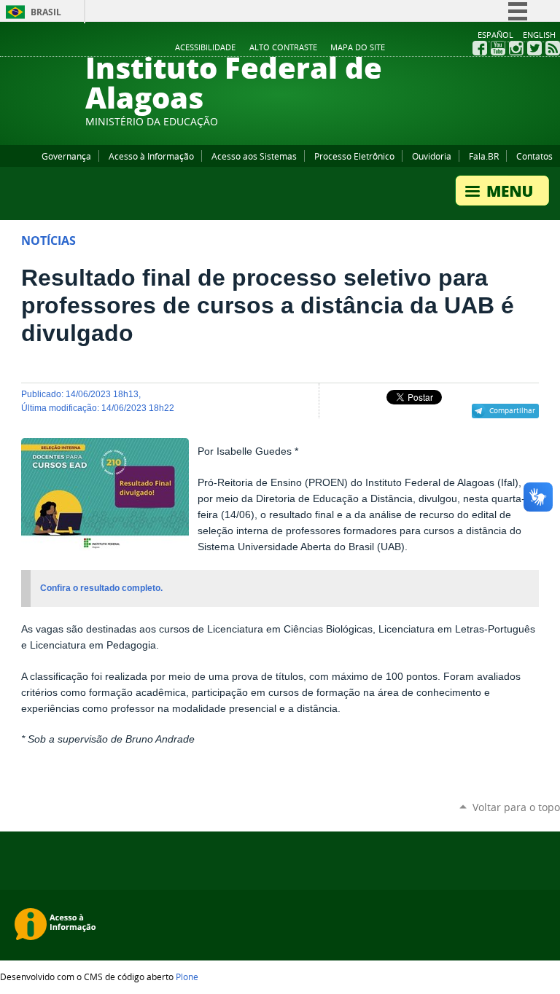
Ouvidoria (431, 156)
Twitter (534, 48)
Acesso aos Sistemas (254, 156)
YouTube (498, 48)
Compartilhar (512, 410)
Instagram (516, 48)
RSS (552, 48)
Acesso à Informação (151, 156)
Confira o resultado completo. (101, 588)
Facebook (479, 48)
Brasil (46, 12)
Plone (187, 976)
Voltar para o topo (516, 807)
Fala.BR (484, 156)
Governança (66, 156)
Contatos (534, 156)
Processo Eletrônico (354, 156)
